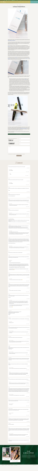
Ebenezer (9, 46)
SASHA (9, 190)
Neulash (25, 79)
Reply (27, 175)
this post (26, 58)
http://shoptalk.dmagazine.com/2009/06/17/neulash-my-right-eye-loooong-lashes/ (17, 267)
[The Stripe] (4, 1)
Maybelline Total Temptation (24, 128)
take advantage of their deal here (11, 40)
